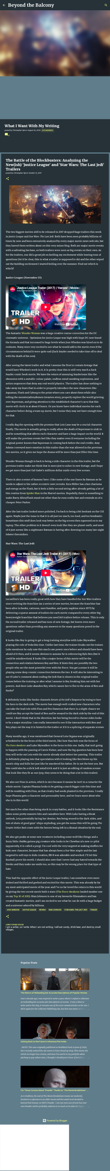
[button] (7, 179)
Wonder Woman (31, 333)
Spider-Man (33, 493)
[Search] (106, 5)
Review (42, 910)
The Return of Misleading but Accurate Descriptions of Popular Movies (54, 993)
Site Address (47, 130)
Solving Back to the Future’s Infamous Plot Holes (43, 1041)
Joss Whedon (13, 910)
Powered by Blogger (56, 1120)
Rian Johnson (55, 910)
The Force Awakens (68, 891)
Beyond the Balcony (31, 5)
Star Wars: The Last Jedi (75, 910)
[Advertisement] (55, 98)
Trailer (93, 910)
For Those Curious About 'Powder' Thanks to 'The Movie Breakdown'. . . (54, 1090)
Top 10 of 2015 (21, 896)
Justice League (29, 910)
